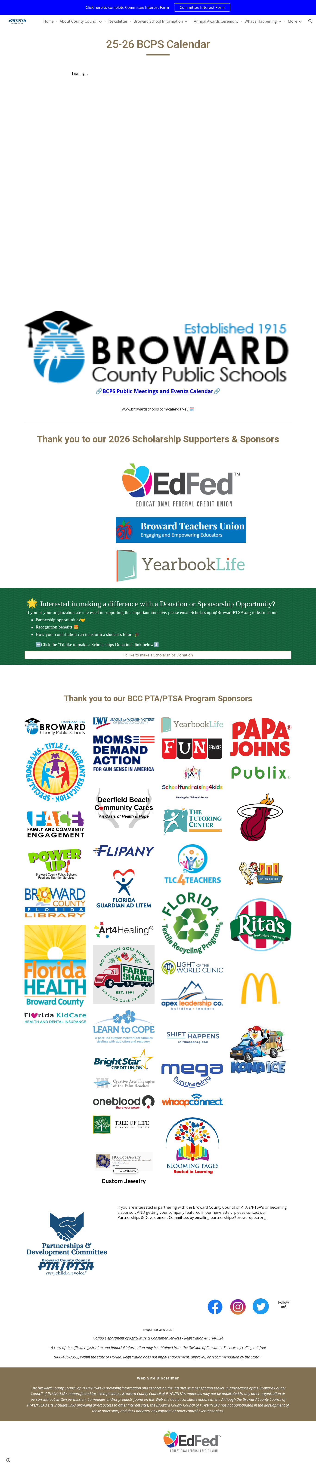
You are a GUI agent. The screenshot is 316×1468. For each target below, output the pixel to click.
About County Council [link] (78, 21)
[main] (158, 46)
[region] (158, 7)
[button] (310, 21)
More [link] (292, 21)
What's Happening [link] (261, 21)
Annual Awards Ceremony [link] (216, 21)
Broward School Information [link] (158, 21)
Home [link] (48, 21)
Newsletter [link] (117, 21)
